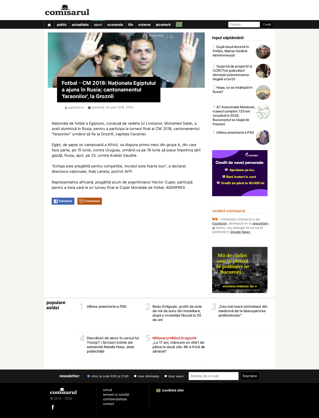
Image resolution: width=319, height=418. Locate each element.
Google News (240, 232)
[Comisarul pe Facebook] (53, 407)
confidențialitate (115, 399)
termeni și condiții (116, 394)
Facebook (219, 223)
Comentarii (92, 201)
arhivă (107, 390)
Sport (98, 25)
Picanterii (163, 25)
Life (130, 25)
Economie (115, 25)
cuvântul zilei (172, 390)
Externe (144, 25)
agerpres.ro (76, 107)
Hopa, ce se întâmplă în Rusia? (232, 89)
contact (108, 404)
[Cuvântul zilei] (175, 23)
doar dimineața (148, 376)
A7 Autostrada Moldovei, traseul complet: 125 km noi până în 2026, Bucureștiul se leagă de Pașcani (234, 115)
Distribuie (65, 201)
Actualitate (80, 25)
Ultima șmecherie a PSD (233, 132)
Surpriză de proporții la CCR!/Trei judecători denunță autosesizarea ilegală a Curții (232, 72)
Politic (62, 25)
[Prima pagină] (49, 24)
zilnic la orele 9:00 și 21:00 (109, 376)
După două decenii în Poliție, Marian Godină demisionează (231, 50)
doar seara (175, 376)
